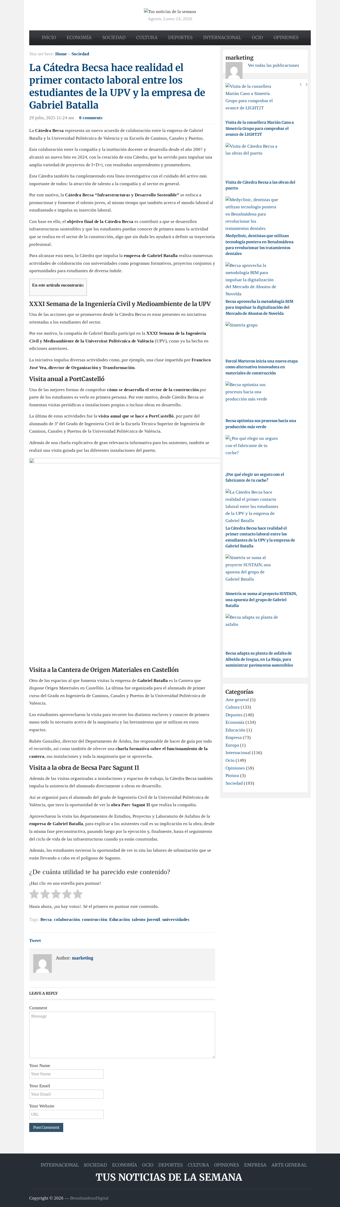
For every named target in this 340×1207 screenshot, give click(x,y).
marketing (82, 958)
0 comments (91, 117)
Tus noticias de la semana (169, 1177)
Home (61, 53)
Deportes (180, 37)
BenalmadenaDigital (89, 1198)
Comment (38, 1007)
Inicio (49, 37)
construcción (94, 919)
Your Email (39, 1085)
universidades (175, 919)
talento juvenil (146, 919)
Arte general (237, 699)
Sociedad (114, 37)
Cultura (147, 37)
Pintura (232, 775)
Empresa (234, 737)
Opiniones (286, 37)
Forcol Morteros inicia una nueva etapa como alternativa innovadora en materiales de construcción (262, 367)
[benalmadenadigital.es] (170, 11)
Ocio (257, 37)
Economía (79, 37)
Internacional (222, 37)
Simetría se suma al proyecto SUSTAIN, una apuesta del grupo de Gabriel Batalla (261, 599)
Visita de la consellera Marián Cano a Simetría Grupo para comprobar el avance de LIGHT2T (260, 128)
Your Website (41, 1106)
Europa (232, 745)
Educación (119, 919)
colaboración (67, 919)
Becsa (46, 919)
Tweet (35, 940)
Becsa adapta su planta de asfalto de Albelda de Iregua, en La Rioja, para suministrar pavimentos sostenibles (259, 659)
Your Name (39, 1065)
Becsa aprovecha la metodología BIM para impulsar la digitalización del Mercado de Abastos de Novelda (259, 307)
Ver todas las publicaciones (273, 65)
